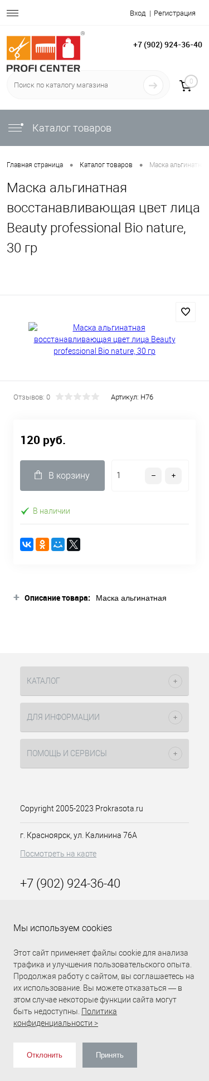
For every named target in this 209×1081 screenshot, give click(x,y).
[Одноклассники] (42, 544)
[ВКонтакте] (26, 544)
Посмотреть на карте (58, 853)
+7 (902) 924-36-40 (167, 44)
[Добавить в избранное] (186, 312)
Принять (110, 1055)
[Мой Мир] (58, 544)
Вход (137, 13)
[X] (73, 544)
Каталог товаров (70, 128)
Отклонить (44, 1055)
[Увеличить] (104, 339)
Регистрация (175, 13)
